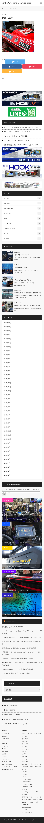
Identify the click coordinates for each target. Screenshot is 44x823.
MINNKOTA (7, 547)
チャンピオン (26, 749)
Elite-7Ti (24, 771)
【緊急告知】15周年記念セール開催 (12, 658)
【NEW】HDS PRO (20, 267)
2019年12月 (7, 339)
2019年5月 (7, 363)
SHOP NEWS (22, 223)
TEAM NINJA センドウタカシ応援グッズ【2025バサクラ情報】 (20, 662)
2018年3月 (7, 419)
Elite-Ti (6, 524)
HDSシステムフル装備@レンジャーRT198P (17, 131)
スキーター (25, 741)
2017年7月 (7, 451)
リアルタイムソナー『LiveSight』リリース (17, 140)
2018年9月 (7, 395)
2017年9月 (7, 443)
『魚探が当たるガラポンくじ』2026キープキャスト (17, 637)
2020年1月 (7, 335)
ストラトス (25, 746)
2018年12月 (7, 383)
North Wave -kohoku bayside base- (20, 819)
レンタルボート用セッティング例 (31, 764)
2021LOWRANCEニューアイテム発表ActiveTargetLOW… (24, 284)
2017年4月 (7, 463)
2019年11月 (7, 343)
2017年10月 (7, 439)
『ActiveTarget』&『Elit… (22, 280)
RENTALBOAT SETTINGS (9, 766)
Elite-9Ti (24, 774)
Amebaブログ (11, 621)
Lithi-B (4, 754)
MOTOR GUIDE (6, 761)
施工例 (22, 233)
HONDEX (22, 203)
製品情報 (22, 238)
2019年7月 (7, 355)
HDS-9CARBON (27, 782)
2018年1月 (7, 427)
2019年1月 (7, 379)
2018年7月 (7, 403)
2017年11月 (7, 435)
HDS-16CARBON (27, 787)
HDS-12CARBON (27, 784)
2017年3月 (7, 467)
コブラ (24, 754)
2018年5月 (7, 411)
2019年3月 (7, 371)
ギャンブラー (26, 744)
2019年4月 (7, 367)
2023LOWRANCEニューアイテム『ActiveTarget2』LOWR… (27, 258)
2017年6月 (7, 455)
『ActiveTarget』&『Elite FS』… (13, 714)
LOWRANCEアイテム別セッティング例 (31, 768)
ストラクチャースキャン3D (30, 792)
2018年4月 (7, 415)
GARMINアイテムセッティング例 (31, 797)
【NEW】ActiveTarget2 (21, 255)
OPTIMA (4, 756)
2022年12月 (7, 323)
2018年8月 (7, 399)
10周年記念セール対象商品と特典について (27, 293)
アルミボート (26, 761)
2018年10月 (7, 391)
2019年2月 (7, 375)
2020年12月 (7, 327)
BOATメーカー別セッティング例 (31, 734)
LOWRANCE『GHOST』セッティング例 (27, 305)
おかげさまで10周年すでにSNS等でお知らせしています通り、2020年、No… (28, 296)
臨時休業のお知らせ (8, 627)
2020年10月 (7, 331)
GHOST (4, 741)
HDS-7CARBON (27, 779)
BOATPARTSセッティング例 (30, 802)
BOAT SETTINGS (9, 571)
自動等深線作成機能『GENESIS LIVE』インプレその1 (21, 145)
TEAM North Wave (22, 228)
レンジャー (25, 736)
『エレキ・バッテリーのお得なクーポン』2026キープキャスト (20, 631)
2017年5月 (7, 459)
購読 (4, 494)
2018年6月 (7, 407)
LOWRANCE (22, 213)
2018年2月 (7, 423)
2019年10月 (7, 347)
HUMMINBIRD (22, 208)
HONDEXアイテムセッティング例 (32, 799)
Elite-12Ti (25, 777)
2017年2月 (7, 471)
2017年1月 (7, 475)
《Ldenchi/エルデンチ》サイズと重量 (13, 669)
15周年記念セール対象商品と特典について (14, 648)
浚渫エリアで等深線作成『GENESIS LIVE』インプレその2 (22, 127)
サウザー (24, 756)
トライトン (25, 739)
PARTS (22, 218)
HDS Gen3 (25, 789)
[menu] (41, 3)
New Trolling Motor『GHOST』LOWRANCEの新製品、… (27, 309)
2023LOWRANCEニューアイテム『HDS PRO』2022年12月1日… (27, 271)
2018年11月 (7, 387)
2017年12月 (7, 431)
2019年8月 (7, 351)
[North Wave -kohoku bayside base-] (19, 3)
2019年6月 (7, 359)
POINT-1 (24, 794)
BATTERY (5, 751)
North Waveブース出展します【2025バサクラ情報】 (17, 641)
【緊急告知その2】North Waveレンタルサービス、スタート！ (20, 652)
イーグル (24, 759)
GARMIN (22, 198)
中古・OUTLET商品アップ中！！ (11, 673)
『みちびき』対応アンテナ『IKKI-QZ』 (16, 136)
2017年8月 (7, 447)
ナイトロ (24, 751)
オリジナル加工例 (27, 812)
